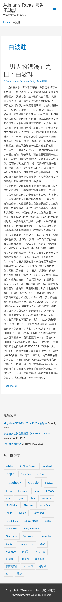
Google (33, 482)
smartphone (12, 521)
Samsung (38, 512)
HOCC (49, 483)
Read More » (11, 386)
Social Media (31, 520)
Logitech (20, 498)
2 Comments (11, 81)
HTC (9, 491)
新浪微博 (39, 559)
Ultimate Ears (27, 544)
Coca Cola (26, 474)
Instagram (23, 491)
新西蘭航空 (12, 566)
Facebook (14, 482)
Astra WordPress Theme (37, 595)
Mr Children (12, 505)
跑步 (19, 573)
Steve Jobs (47, 536)
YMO (42, 544)
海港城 (42, 566)
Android (47, 466)
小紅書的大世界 (12, 444)
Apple (10, 474)
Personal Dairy (28, 81)
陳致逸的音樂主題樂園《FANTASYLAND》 (27, 433)
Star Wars (28, 536)
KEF (8, 498)
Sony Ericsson (31, 528)
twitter (9, 544)
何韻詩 (26, 551)
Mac (33, 498)
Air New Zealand (28, 466)
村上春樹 (28, 566)
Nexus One (44, 505)
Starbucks (11, 536)
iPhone (50, 490)
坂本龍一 (11, 559)
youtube (11, 551)
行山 (8, 573)
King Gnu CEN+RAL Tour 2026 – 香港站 (25, 423)
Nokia (22, 513)
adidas (9, 466)
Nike (10, 513)
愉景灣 (25, 559)
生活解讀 (42, 81)
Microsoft (47, 498)
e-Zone (41, 474)
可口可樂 (40, 551)
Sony (48, 520)
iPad (37, 491)
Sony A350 (12, 528)
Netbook (28, 505)
